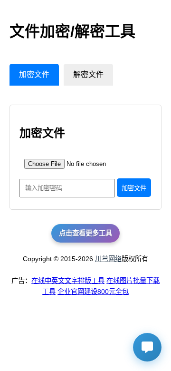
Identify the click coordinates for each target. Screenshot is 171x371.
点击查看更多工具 (85, 233)
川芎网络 (108, 259)
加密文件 (34, 74)
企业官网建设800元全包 (93, 291)
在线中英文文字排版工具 (67, 280)
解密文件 (88, 74)
